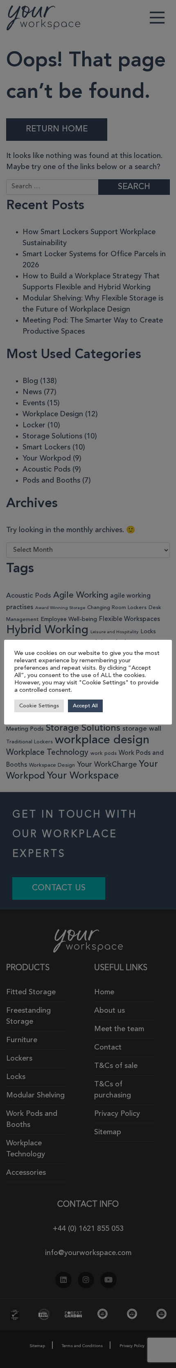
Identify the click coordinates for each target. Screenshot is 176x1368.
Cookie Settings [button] (39, 706)
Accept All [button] (85, 706)
